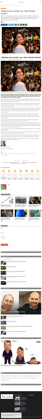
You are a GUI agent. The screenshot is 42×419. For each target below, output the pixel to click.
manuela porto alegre (16, 153)
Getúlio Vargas (16, 378)
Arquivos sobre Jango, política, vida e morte (33, 416)
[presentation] (37, 342)
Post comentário (4, 244)
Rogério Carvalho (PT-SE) (5, 380)
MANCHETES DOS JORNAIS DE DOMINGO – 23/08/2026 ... (17, 276)
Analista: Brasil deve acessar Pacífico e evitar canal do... (20, 218)
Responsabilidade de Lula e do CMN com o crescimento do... (6, 206)
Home (1, 5)
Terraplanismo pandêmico (11, 266)
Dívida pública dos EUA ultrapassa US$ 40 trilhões (15, 316)
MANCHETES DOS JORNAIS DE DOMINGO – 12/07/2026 (29, 163)
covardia (10, 153)
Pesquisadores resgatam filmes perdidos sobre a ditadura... (23, 404)
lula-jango (25, 375)
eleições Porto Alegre (4, 155)
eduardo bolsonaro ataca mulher (26, 153)
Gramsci (11, 378)
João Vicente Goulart (4, 153)
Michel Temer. (31, 375)
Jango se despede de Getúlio (11, 321)
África (8, 378)
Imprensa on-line (5, 5)
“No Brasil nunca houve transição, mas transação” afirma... (24, 398)
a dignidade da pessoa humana (6, 375)
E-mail (2, 232)
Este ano (34, 258)
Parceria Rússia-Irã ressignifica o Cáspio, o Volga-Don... (24, 410)
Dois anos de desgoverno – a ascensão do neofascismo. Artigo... (6, 219)
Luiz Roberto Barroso (16, 375)
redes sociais (3, 378)
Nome (2, 228)
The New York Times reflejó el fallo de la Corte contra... (13, 365)
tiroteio (22, 375)
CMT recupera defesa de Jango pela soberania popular (16, 271)
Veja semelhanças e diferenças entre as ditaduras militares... (20, 206)
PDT (37, 378)
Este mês (21, 258)
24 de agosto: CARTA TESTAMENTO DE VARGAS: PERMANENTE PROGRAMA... (19, 326)
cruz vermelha (33, 378)
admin (4, 21)
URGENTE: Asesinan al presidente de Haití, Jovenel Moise (35, 206)
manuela (33, 153)
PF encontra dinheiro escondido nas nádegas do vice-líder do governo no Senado (11, 163)
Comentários (4, 225)
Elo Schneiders (37, 375)
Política (5, 54)
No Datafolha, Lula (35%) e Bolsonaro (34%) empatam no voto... (34, 219)
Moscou (21, 378)
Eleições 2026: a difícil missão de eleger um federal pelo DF (16, 281)
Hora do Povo (4, 59)
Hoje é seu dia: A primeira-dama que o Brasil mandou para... (16, 261)
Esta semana (7, 258)
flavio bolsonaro (26, 378)
